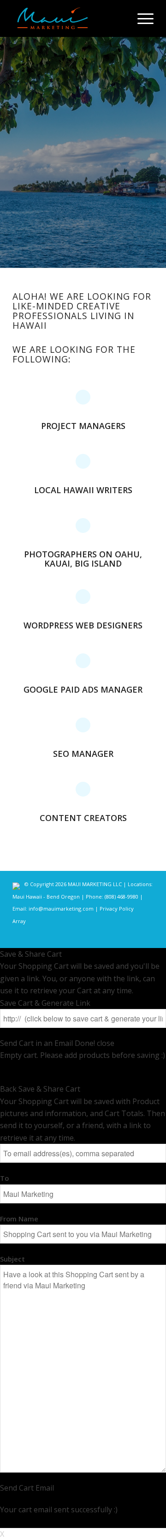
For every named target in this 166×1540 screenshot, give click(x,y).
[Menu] (141, 18)
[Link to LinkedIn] (133, 936)
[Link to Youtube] (147, 936)
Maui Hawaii (27, 896)
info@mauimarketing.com (61, 908)
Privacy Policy (117, 908)
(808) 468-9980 (122, 896)
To (4, 1178)
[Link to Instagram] (105, 936)
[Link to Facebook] (91, 936)
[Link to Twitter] (119, 936)
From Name (19, 1218)
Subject (12, 1258)
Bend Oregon (63, 896)
